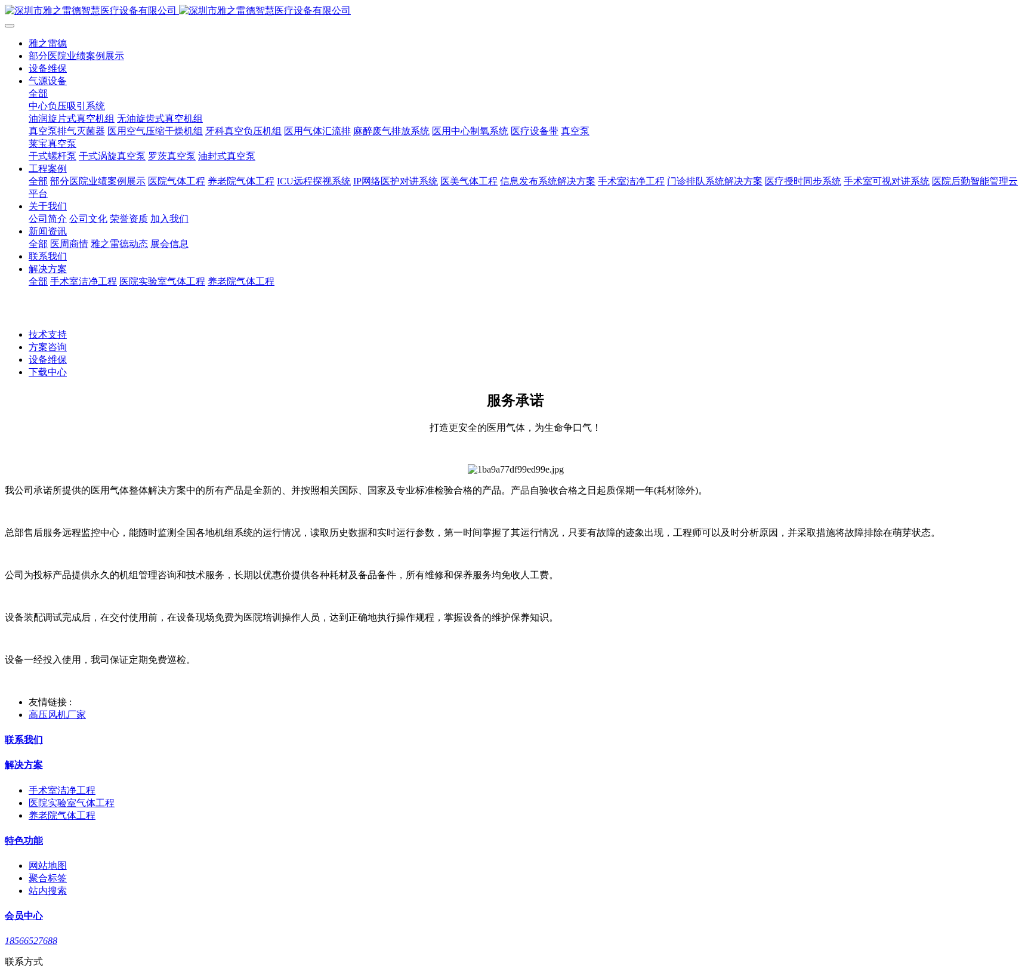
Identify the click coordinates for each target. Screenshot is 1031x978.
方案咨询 (48, 347)
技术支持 (48, 334)
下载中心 (48, 372)
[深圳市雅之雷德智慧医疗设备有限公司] (515, 11)
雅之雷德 (48, 43)
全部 (38, 93)
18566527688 (31, 941)
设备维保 (48, 359)
